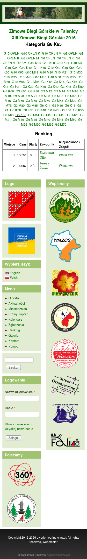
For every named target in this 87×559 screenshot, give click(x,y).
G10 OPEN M (51, 53)
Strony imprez (18, 314)
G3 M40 (70, 96)
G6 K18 (70, 105)
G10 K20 (49, 62)
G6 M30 (18, 119)
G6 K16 (57, 105)
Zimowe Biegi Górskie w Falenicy (43, 31)
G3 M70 (70, 100)
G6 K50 (65, 110)
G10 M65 (18, 81)
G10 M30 (76, 72)
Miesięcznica (17, 308)
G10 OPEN (11, 53)
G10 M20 (46, 72)
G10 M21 (61, 72)
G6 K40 (40, 110)
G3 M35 (57, 96)
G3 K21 (15, 86)
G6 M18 (59, 115)
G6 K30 (15, 110)
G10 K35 (11, 67)
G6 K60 (8, 115)
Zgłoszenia (16, 324)
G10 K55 (68, 67)
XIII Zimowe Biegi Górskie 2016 (44, 37)
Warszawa (66, 155)
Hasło (10, 407)
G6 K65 (20, 115)
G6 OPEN (48, 58)
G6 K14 (45, 105)
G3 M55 (31, 100)
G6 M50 (70, 119)
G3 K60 (8, 91)
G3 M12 (46, 91)
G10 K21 (63, 62)
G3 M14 (59, 91)
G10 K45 (40, 67)
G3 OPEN (70, 53)
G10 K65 (17, 72)
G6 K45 (53, 110)
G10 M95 (33, 81)
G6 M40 (44, 119)
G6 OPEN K (65, 58)
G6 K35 (28, 110)
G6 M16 (46, 115)
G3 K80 (33, 91)
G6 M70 (60, 124)
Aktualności (16, 303)
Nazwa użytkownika (20, 391)
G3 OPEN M (30, 58)
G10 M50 (54, 77)
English (14, 272)
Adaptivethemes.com (58, 554)
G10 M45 (39, 77)
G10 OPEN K (30, 53)
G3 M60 (44, 100)
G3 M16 (72, 91)
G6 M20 (72, 115)
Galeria (13, 335)
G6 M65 (47, 124)
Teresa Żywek (44, 165)
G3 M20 (18, 96)
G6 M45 (57, 119)
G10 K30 (77, 62)
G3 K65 (21, 91)
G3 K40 (53, 86)
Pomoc (13, 346)
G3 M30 (44, 96)
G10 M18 (31, 72)
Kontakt (13, 340)
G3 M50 (18, 100)
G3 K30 (28, 86)
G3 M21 (31, 96)
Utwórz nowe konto (18, 424)
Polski (13, 277)
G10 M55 (69, 77)
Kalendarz (15, 319)
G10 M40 (25, 77)
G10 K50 (54, 67)
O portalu (14, 298)
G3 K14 (59, 81)
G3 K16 (71, 81)
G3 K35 (40, 86)
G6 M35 (31, 119)
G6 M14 (33, 115)
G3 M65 (57, 100)
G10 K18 (34, 62)
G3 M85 (32, 105)
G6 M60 (34, 124)
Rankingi (14, 330)
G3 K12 (46, 81)
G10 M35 (10, 77)
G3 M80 (19, 105)
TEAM (21, 62)
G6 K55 (78, 110)
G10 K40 (25, 67)
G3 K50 (78, 86)
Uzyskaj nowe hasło (19, 428)
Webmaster (50, 542)
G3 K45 (65, 86)
